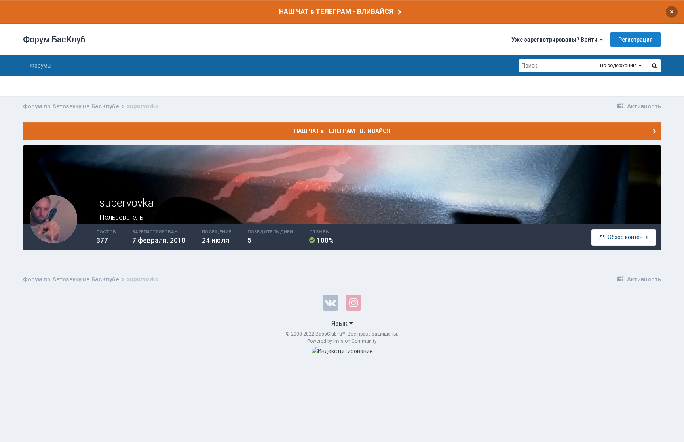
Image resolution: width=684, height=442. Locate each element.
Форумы (40, 66)
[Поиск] (654, 65)
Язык (340, 323)
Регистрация (635, 39)
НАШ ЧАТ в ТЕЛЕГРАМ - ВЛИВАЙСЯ (336, 11)
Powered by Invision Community (342, 341)
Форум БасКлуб (54, 39)
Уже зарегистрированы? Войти (555, 39)
